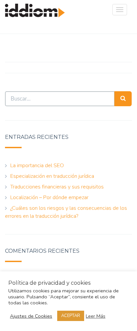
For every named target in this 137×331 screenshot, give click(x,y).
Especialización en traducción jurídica (52, 176)
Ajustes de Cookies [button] (31, 316)
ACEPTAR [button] (70, 316)
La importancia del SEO (37, 165)
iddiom (35, 16)
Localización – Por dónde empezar (49, 197)
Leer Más (95, 316)
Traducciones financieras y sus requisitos (57, 186)
